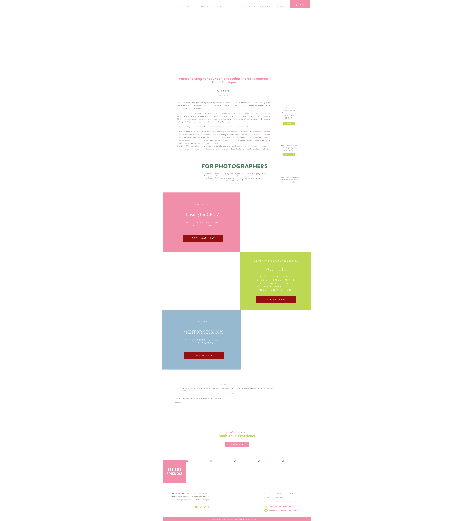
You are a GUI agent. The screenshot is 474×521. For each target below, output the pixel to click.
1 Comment (225, 384)
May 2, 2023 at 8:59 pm (186, 391)
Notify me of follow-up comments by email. (189, 457)
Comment (179, 403)
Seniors (223, 95)
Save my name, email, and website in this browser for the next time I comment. (201, 450)
